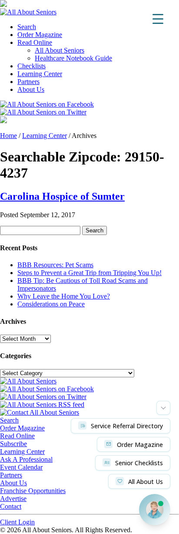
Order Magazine (39, 34)
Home (8, 135)
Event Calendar (21, 467)
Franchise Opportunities (33, 490)
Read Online (34, 42)
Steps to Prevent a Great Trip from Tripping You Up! (89, 272)
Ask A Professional (26, 459)
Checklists (31, 66)
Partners (28, 81)
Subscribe (13, 443)
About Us (30, 89)
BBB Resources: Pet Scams (55, 265)
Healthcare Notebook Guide (73, 58)
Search (26, 26)
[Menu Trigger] (158, 18)
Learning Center (39, 73)
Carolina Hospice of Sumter (62, 196)
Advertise (13, 498)
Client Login (17, 522)
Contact (10, 506)
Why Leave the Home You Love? (63, 296)
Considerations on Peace (51, 304)
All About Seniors (59, 50)
